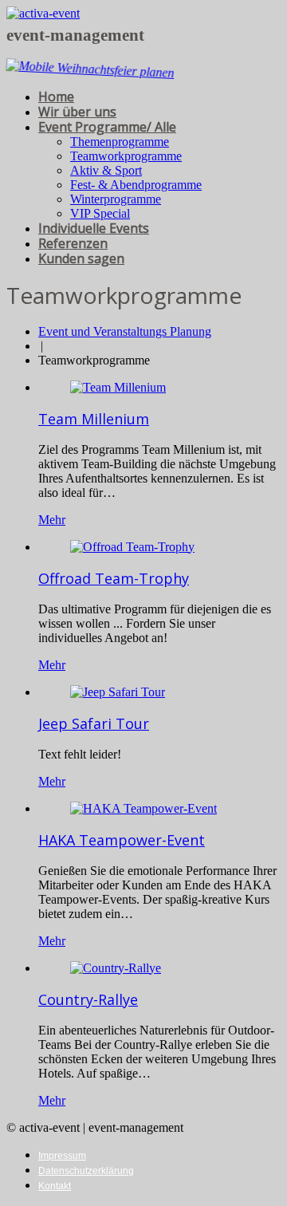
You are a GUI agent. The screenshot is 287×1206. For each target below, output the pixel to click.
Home (56, 96)
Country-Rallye (88, 999)
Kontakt (54, 1186)
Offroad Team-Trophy (113, 578)
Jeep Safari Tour (93, 723)
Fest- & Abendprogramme (136, 184)
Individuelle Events (93, 228)
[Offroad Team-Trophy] (132, 547)
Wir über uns (77, 111)
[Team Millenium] (118, 387)
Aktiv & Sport (106, 170)
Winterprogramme (115, 199)
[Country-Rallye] (115, 968)
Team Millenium (93, 418)
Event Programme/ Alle (107, 127)
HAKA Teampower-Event (121, 839)
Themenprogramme (119, 141)
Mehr (51, 519)
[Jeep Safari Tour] (117, 692)
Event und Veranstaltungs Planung (124, 331)
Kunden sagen (81, 258)
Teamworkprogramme (126, 156)
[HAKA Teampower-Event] (143, 808)
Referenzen (73, 243)
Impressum (62, 1155)
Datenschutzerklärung (86, 1170)
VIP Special (100, 213)
